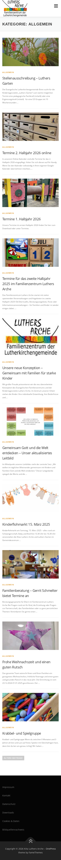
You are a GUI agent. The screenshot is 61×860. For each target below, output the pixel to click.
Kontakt (6, 795)
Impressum (8, 787)
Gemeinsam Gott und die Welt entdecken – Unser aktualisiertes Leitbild (27, 452)
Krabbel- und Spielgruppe (21, 733)
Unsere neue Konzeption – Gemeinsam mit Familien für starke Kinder (29, 372)
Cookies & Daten (10, 821)
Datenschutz (8, 804)
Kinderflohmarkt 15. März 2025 (26, 524)
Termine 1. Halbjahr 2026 (21, 219)
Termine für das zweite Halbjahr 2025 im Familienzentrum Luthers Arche (28, 283)
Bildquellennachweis (13, 829)
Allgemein (8, 72)
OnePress (51, 848)
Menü (55, 6)
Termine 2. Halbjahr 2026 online (26, 152)
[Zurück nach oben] (30, 841)
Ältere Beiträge (13, 758)
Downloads (8, 812)
